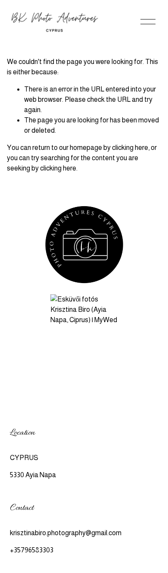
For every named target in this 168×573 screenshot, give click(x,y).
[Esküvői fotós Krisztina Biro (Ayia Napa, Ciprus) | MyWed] (84, 319)
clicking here (130, 147)
